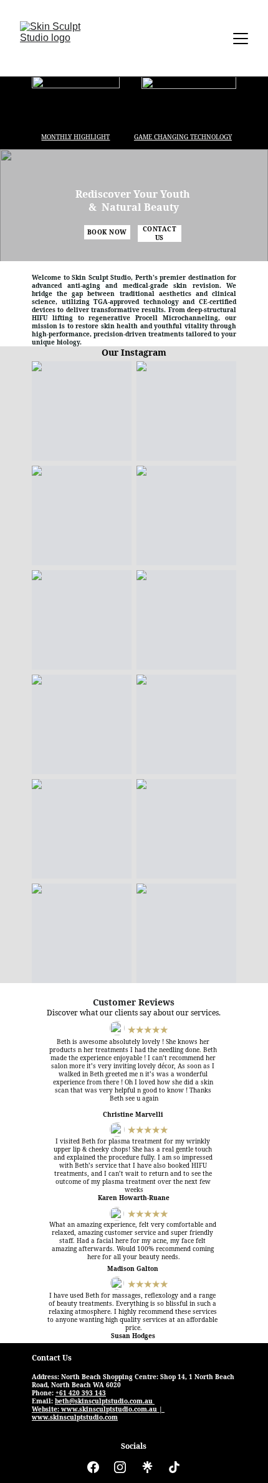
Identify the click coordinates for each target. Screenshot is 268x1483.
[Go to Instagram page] (120, 1467)
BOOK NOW (107, 232)
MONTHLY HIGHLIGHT (75, 136)
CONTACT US (160, 233)
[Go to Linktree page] (147, 1467)
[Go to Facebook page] (93, 1467)
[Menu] (240, 38)
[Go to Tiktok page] (174, 1467)
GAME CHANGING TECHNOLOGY (183, 136)
